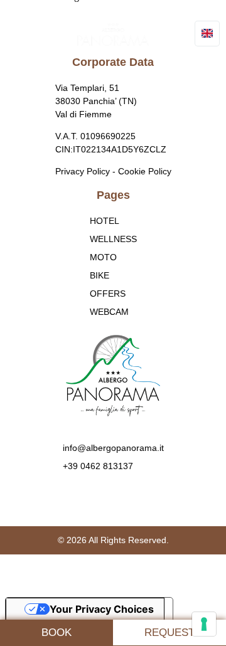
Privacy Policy (82, 171)
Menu (40, 34)
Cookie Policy (144, 171)
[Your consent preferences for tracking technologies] (204, 624)
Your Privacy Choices (102, 609)
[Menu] (21, 35)
